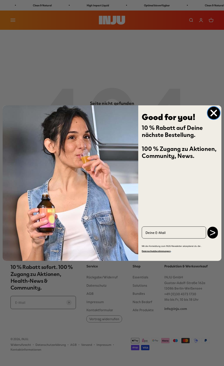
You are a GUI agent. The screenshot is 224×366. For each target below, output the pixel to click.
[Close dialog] (213, 113)
